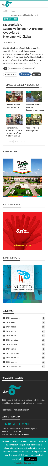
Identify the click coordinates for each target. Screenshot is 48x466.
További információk (24, 463)
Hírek (15, 19)
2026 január (11, 349)
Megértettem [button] (31, 459)
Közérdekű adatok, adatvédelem (15, 410)
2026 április (11, 336)
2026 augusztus (13, 318)
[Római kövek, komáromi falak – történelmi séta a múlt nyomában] (14, 119)
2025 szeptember (13, 367)
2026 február (11, 344)
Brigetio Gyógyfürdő (15, 68)
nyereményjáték (29, 68)
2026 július (10, 322)
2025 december (12, 353)
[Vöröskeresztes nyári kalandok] (14, 96)
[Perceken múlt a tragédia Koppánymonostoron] (34, 96)
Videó (8, 19)
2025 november (12, 358)
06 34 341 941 (16, 431)
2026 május (11, 331)
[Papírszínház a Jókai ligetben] (34, 119)
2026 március (12, 340)
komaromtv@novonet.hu (19, 434)
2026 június (11, 327)
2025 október (11, 362)
